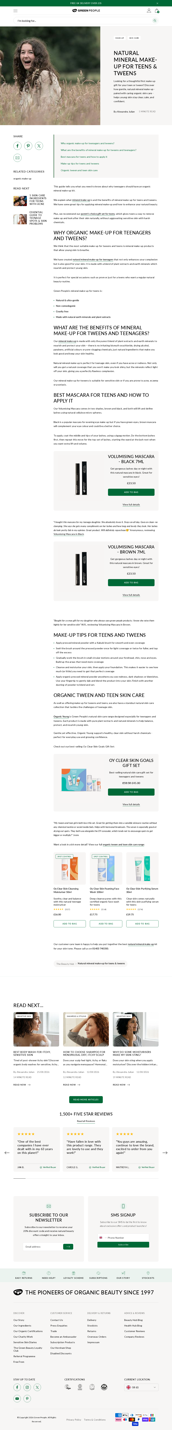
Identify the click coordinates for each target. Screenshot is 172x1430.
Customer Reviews (134, 1331)
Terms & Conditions (95, 1419)
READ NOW (19, 1085)
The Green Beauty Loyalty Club (27, 1349)
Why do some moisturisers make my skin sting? (132, 1053)
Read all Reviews (86, 1121)
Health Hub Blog (133, 1325)
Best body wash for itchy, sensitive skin (32, 1053)
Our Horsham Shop (60, 1347)
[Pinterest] (27, 1399)
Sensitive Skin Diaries (25, 1342)
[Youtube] (17, 1399)
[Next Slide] (165, 1152)
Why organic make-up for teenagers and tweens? (88, 143)
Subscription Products (62, 1342)
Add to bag (131, 492)
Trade (53, 1331)
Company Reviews (134, 1336)
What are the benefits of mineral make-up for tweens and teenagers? (98, 150)
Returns (91, 1331)
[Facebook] (17, 1388)
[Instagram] (27, 1388)
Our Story (18, 1320)
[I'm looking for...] (155, 20)
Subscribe (123, 1244)
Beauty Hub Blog (133, 1320)
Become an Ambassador (63, 1336)
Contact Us (56, 1320)
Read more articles (86, 1100)
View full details (131, 504)
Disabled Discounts (61, 1353)
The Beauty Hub (65, 963)
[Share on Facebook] (17, 146)
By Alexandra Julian (124, 111)
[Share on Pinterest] (28, 146)
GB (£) (135, 1387)
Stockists (92, 1325)
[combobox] (103, 1238)
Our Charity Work (23, 1336)
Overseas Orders (96, 1336)
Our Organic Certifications (28, 1331)
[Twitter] (37, 1388)
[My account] (149, 11)
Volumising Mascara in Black (69, 534)
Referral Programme (24, 1356)
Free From (18, 1361)
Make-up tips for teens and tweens (80, 163)
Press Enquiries (58, 1325)
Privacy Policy (73, 1419)
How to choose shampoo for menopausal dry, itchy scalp (84, 1053)
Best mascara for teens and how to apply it (84, 156)
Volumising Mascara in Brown (114, 624)
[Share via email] (17, 158)
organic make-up (22, 178)
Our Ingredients (22, 1325)
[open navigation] (15, 11)
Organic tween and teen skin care (79, 170)
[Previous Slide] (7, 1152)
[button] (157, 3)
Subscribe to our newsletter (48, 1217)
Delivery (91, 1320)
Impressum (93, 1342)
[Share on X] (39, 146)
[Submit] (68, 1247)
